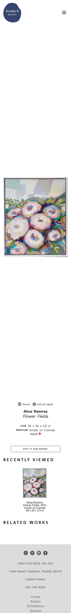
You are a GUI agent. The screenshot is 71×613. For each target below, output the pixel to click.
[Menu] (64, 12)
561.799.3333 (35, 587)
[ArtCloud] (26, 553)
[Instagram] (39, 553)
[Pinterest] (33, 553)
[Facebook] (45, 553)
